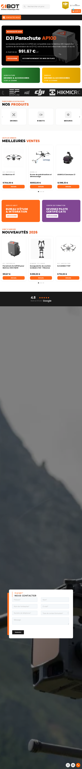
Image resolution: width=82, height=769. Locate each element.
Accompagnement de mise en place (38, 58)
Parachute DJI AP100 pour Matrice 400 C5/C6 (13, 267)
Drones (8, 78)
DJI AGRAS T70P (63, 266)
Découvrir (12, 58)
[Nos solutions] (68, 765)
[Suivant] (80, 117)
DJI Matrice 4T (9, 174)
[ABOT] (10, 7)
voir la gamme (10, 80)
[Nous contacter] (73, 765)
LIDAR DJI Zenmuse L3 (66, 174)
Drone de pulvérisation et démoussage (41, 175)
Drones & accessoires (57, 78)
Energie (47, 75)
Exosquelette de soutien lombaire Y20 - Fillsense (40, 267)
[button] (3, 168)
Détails (13, 187)
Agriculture (9, 75)
